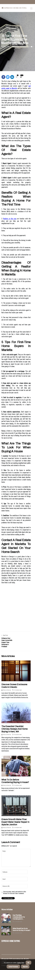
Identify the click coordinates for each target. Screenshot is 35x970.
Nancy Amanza (7, 47)
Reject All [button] (25, 967)
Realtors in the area (9, 218)
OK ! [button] (28, 963)
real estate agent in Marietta (16, 87)
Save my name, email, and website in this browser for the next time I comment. (14, 892)
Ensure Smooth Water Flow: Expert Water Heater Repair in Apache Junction (15, 822)
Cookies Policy (20, 963)
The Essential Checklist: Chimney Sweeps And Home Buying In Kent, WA (14, 729)
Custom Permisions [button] (13, 967)
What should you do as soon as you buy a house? (21, 929)
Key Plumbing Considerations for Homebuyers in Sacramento (19, 917)
